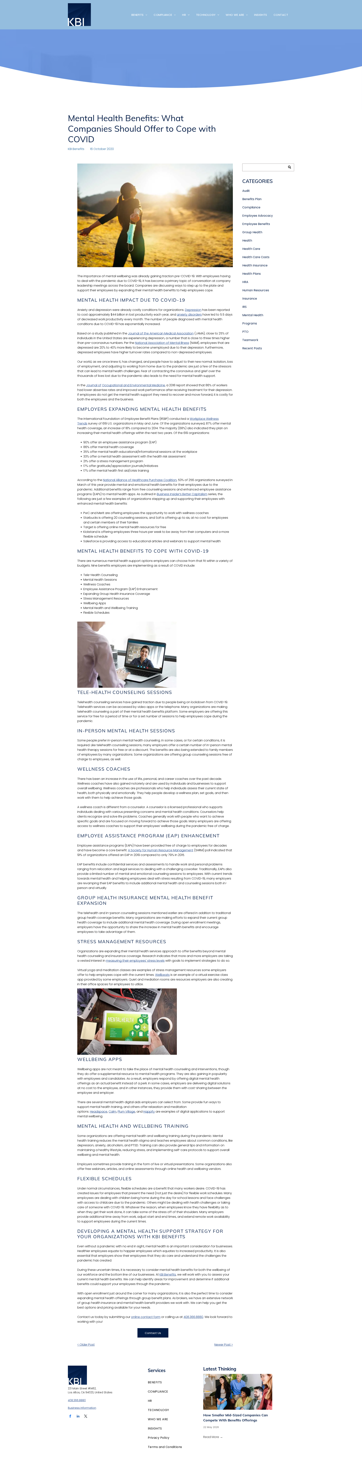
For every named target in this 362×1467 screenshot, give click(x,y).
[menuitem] (139, 15)
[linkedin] (78, 1417)
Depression (193, 310)
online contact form (145, 1317)
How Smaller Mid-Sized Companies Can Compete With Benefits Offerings (235, 1417)
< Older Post (86, 1344)
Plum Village (126, 1111)
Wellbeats (162, 975)
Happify (149, 1111)
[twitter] (85, 1417)
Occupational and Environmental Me (129, 385)
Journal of (93, 385)
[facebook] (70, 1417)
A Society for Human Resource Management (160, 850)
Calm (112, 1111)
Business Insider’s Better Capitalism (182, 494)
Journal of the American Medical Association (161, 333)
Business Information (82, 1408)
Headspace (98, 1111)
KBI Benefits (76, 149)
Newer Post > (223, 1344)
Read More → (213, 1437)
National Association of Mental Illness (162, 343)
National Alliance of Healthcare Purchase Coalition (140, 480)
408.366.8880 (193, 1317)
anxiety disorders (189, 314)
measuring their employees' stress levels (135, 960)
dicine (160, 385)
